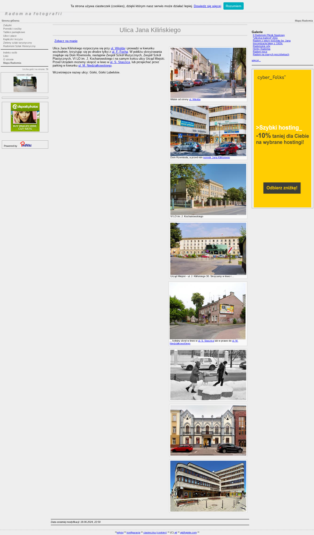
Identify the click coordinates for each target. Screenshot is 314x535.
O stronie (8, 59)
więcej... (256, 60)
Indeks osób (10, 52)
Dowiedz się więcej (207, 6)
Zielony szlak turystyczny (17, 42)
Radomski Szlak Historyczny (19, 46)
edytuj (120, 532)
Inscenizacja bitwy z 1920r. (268, 43)
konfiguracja (133, 532)
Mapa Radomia (12, 62)
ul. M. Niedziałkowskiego (94, 65)
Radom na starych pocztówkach (271, 54)
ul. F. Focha (120, 51)
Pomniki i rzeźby (12, 28)
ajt (175, 532)
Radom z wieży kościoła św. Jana (272, 40)
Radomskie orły (261, 46)
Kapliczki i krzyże (13, 39)
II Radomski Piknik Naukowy (269, 35)
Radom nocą (260, 51)
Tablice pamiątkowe (14, 32)
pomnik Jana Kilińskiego (216, 157)
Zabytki (7, 25)
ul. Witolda (194, 99)
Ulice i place (10, 35)
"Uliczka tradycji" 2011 (265, 37)
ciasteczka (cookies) (155, 532)
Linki (5, 56)
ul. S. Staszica (206, 340)
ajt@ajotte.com (188, 532)
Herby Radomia (261, 48)
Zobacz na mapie (65, 41)
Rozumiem (233, 6)
